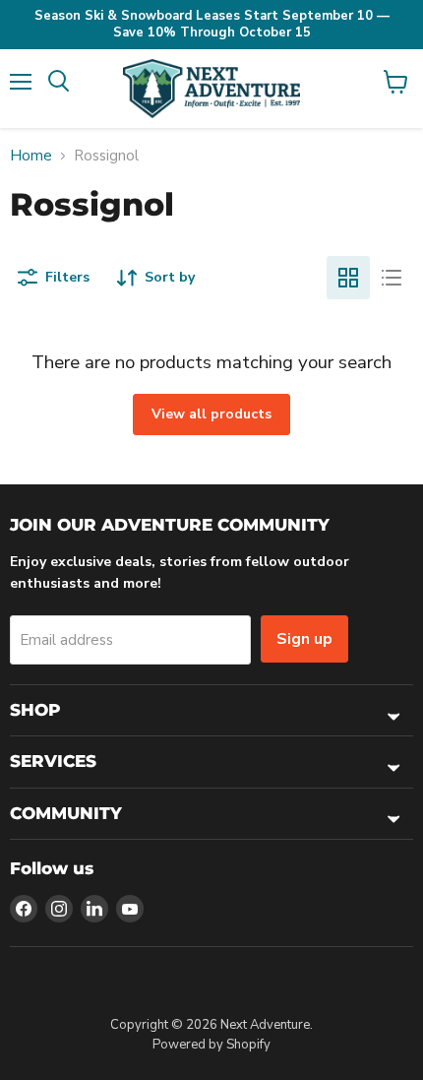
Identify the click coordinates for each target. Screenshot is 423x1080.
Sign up (304, 639)
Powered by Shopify (211, 1044)
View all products (211, 414)
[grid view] (348, 277)
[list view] (391, 277)
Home (31, 156)
